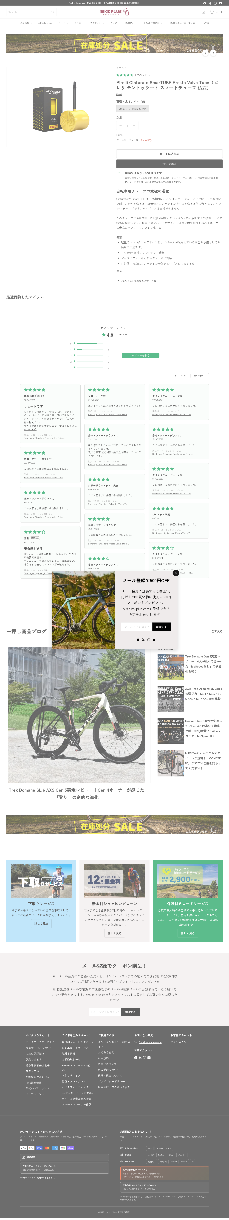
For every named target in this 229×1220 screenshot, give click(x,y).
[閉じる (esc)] (175, 573)
